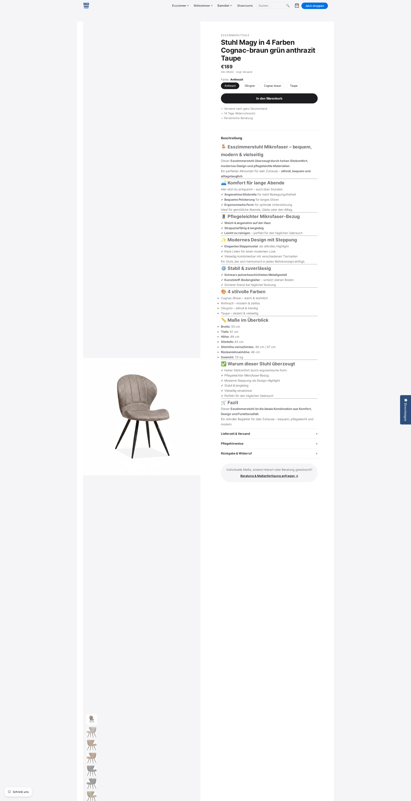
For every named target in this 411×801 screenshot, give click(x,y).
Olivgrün (250, 85)
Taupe (294, 85)
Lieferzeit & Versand (235, 433)
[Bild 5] (91, 770)
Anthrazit (230, 85)
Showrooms (245, 5)
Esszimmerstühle (235, 35)
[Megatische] (86, 5)
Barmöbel (223, 5)
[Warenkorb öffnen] (297, 5)
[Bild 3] (91, 745)
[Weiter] (193, 416)
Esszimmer (179, 5)
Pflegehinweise (232, 443)
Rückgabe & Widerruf (236, 453)
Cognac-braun (272, 85)
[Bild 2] (91, 732)
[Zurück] (90, 416)
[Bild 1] (91, 719)
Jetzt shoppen (314, 5)
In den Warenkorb (269, 98)
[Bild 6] (91, 783)
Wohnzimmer (202, 5)
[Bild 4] (91, 758)
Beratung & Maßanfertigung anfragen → (269, 476)
